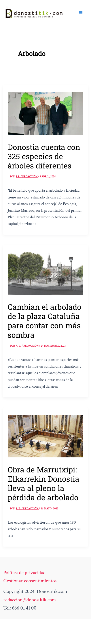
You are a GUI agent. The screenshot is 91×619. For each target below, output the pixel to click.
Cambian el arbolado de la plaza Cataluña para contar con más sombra (44, 321)
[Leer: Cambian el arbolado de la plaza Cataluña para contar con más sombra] (45, 273)
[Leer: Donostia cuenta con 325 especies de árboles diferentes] (45, 113)
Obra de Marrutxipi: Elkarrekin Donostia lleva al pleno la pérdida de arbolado (43, 483)
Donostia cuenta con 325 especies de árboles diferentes (44, 156)
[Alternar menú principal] (81, 13)
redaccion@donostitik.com (29, 599)
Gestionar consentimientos (30, 580)
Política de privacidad (24, 572)
